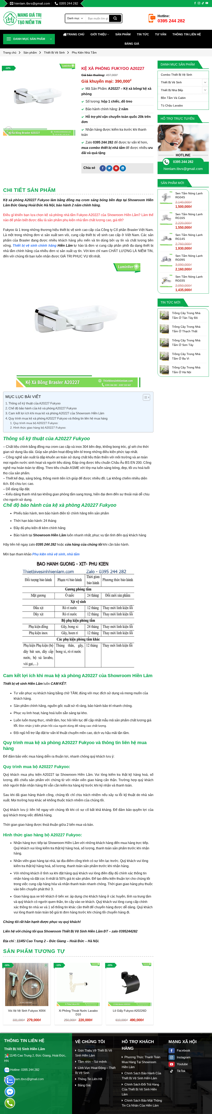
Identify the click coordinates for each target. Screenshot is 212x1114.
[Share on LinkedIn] (123, 168)
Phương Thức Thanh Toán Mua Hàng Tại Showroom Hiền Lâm (141, 1062)
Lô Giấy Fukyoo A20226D (129, 1010)
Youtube (182, 1064)
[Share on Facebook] (103, 168)
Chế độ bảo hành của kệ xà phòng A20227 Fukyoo (42, 408)
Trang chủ (75, 34)
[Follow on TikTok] (203, 3)
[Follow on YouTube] (207, 3)
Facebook (183, 1050)
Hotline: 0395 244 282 (24, 1069)
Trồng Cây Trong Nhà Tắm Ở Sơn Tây (186, 343)
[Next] (153, 994)
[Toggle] (205, 82)
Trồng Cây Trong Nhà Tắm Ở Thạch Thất (186, 329)
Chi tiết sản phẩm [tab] (29, 190)
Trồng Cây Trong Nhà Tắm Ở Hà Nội (186, 370)
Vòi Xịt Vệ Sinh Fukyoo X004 (27, 1010)
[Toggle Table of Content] (144, 397)
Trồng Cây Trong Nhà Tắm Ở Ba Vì (186, 356)
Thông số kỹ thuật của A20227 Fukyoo (34, 403)
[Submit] (115, 18)
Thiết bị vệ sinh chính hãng (34, 245)
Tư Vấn (160, 34)
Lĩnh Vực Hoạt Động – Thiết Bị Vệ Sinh (95, 1070)
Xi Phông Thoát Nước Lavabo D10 (78, 1012)
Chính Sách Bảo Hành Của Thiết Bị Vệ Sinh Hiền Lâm (141, 1075)
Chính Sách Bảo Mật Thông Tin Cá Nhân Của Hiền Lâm (142, 1103)
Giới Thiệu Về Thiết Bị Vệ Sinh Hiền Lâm (93, 1053)
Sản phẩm (123, 34)
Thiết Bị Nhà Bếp (172, 90)
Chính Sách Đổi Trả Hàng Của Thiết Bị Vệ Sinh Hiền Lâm (140, 1089)
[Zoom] (9, 131)
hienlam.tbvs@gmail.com (183, 169)
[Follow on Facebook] (195, 3)
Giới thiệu (98, 34)
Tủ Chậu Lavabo (172, 105)
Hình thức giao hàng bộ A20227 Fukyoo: (39, 427)
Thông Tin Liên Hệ (186, 34)
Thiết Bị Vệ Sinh (54, 52)
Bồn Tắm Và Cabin (173, 97)
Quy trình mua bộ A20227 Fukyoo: (35, 423)
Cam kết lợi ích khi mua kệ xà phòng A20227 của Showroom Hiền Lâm (56, 413)
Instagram (183, 1057)
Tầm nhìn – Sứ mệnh (92, 1061)
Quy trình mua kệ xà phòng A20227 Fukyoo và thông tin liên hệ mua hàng (57, 418)
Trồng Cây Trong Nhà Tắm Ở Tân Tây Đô (186, 315)
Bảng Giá (132, 43)
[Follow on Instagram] (199, 3)
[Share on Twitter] (109, 168)
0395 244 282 (183, 162)
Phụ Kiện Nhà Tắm (84, 52)
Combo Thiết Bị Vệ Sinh (176, 74)
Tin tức (143, 34)
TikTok (181, 1071)
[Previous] (3, 994)
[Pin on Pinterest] (116, 168)
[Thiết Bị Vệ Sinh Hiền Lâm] (31, 18)
